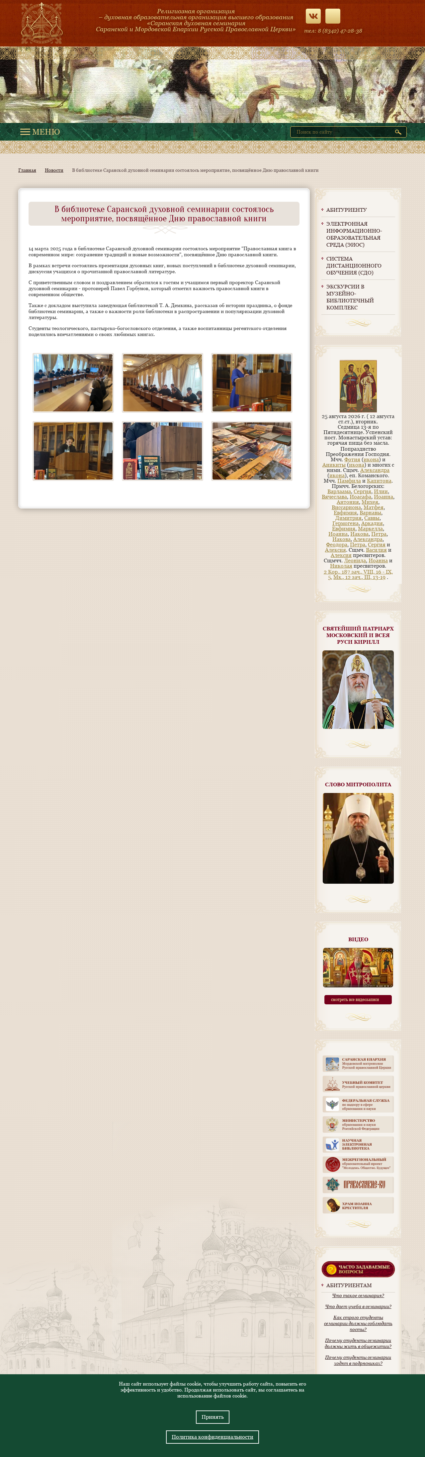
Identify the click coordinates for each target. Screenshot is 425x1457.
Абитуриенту (346, 210)
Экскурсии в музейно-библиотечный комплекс (350, 297)
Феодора (336, 544)
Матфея (373, 507)
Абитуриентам (349, 1285)
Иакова (359, 534)
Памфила (349, 481)
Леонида (355, 560)
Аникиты (334, 465)
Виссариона (346, 507)
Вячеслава (334, 497)
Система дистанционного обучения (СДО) (354, 266)
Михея (370, 502)
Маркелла (370, 528)
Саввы (372, 518)
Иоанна (383, 497)
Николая (341, 566)
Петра (378, 534)
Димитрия (348, 518)
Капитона (379, 481)
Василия (376, 550)
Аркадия (372, 523)
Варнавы (370, 512)
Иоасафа (360, 497)
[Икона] (358, 411)
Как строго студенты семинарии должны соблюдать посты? (358, 1323)
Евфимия (345, 512)
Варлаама (339, 491)
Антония (348, 502)
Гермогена (345, 523)
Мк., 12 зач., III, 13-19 (359, 577)
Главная (27, 170)
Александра (374, 470)
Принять (213, 1417)
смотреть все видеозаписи (355, 999)
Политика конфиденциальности (212, 1437)
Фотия (352, 459)
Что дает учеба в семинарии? (358, 1306)
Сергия (362, 491)
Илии (381, 491)
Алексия (335, 550)
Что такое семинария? (358, 1295)
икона (371, 459)
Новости (54, 170)
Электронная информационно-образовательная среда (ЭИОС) (354, 234)
